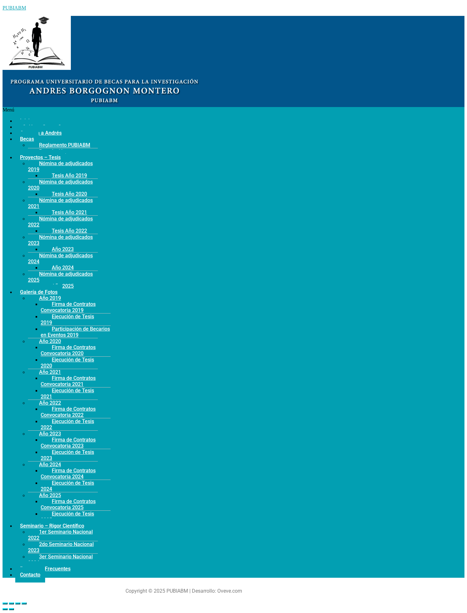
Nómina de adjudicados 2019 (60, 166)
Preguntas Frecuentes (45, 569)
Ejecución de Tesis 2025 (67, 517)
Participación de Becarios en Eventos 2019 (75, 332)
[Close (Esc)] (5, 603)
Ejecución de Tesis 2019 (67, 319)
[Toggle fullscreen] (17, 603)
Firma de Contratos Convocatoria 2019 (68, 307)
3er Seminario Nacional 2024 (60, 560)
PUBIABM (14, 7)
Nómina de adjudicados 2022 (60, 222)
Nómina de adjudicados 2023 (60, 240)
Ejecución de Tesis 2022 (67, 424)
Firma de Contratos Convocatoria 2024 (68, 474)
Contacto (30, 575)
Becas (27, 139)
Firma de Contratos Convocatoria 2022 (68, 412)
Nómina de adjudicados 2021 (60, 203)
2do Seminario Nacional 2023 (61, 547)
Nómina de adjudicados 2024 (60, 259)
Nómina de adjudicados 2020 (60, 185)
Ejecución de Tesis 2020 (67, 363)
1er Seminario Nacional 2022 (60, 535)
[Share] (11, 603)
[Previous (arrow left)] (5, 609)
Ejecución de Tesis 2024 (67, 486)
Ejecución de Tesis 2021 (67, 393)
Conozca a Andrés (41, 133)
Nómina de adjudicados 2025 (60, 277)
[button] (184, 110)
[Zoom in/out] (24, 603)
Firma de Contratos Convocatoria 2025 (68, 504)
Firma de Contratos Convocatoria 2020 (68, 350)
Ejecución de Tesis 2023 (67, 455)
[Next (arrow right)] (11, 609)
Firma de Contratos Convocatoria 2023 (68, 443)
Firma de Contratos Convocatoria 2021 (68, 381)
